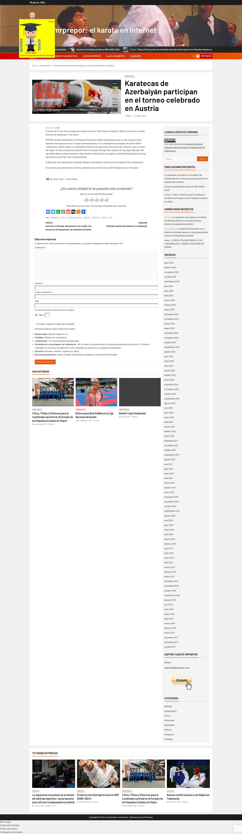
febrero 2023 (170, 375)
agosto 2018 (170, 600)
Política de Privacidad (64, 324)
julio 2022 (168, 408)
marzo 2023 (169, 370)
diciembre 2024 (171, 314)
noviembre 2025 (171, 272)
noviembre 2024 (171, 319)
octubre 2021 (170, 450)
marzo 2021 (169, 483)
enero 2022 (169, 436)
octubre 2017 (170, 647)
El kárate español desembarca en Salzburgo (126, 224)
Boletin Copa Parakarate (132, 413)
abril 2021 (168, 478)
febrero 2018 (170, 628)
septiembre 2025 (172, 281)
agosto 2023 (170, 352)
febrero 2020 (170, 544)
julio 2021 (168, 464)
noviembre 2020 (171, 502)
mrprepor (86, 218)
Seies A (104, 218)
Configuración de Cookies (11, 832)
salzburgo (96, 218)
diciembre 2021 (171, 441)
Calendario (135, 56)
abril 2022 (168, 422)
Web (37, 301)
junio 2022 (168, 413)
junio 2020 (168, 525)
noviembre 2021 (171, 445)
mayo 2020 (169, 530)
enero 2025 (169, 309)
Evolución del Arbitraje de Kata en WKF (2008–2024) (58, 50)
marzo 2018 (169, 623)
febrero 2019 (170, 572)
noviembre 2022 (171, 389)
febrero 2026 (170, 267)
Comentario (40, 247)
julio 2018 (168, 605)
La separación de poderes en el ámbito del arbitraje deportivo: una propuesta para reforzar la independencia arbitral (186, 178)
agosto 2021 (170, 459)
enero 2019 (169, 576)
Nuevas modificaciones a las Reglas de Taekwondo (210, 50)
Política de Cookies (8, 829)
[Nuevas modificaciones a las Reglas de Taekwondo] (188, 774)
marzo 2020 (169, 539)
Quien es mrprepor (92, 56)
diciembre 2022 (171, 384)
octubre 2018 (170, 591)
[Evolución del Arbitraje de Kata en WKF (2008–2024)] (98, 774)
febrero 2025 (170, 305)
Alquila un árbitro (115, 56)
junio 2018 (168, 609)
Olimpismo (169, 734)
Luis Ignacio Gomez (74, 218)
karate (63, 218)
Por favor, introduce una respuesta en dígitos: (55, 310)
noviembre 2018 (171, 586)
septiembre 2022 (172, 398)
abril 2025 (168, 295)
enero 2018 (169, 633)
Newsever (134, 817)
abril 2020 (168, 534)
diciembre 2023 (171, 333)
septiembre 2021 (172, 455)
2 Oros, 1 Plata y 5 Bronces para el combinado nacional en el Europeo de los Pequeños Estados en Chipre (135, 50)
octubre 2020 (170, 506)
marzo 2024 (169, 324)
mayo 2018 (169, 614)
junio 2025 (168, 291)
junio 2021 (168, 469)
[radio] (86, 199)
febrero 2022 (170, 431)
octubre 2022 (170, 394)
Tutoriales (168, 739)
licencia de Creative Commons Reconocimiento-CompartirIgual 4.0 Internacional (184, 147)
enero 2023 (169, 380)
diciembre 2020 (171, 497)
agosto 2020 (170, 516)
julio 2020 (168, 520)
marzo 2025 (169, 300)
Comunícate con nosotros (64, 56)
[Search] (193, 56)
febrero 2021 (170, 488)
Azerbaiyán (55, 218)
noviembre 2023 (171, 338)
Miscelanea (169, 725)
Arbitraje (168, 706)
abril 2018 (168, 619)
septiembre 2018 (172, 595)
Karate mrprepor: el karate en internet (93, 29)
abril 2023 (168, 366)
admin (129, 116)
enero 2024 (169, 328)
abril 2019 (168, 562)
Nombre (39, 283)
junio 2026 (168, 263)
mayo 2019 (169, 558)
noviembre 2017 (171, 642)
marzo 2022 (169, 427)
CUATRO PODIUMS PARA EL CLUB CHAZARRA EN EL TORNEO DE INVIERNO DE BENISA (184, 243)
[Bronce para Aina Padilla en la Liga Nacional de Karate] (96, 392)
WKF (110, 218)
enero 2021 (169, 492)
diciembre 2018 (171, 581)
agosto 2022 (170, 403)
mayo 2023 (169, 361)
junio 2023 (168, 356)
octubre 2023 (170, 342)
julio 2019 (168, 548)
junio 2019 (168, 553)
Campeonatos (130, 76)
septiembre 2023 (172, 347)
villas (166, 240)
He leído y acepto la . (55, 324)
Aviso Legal (5, 822)
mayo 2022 (169, 417)
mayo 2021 (169, 473)
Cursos (167, 716)
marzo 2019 (169, 567)
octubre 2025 (170, 277)
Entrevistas (169, 720)
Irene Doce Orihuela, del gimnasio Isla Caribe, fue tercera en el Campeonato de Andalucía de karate (68, 226)
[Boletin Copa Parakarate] (140, 392)
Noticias (168, 730)
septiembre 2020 (172, 511)
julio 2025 (168, 286)
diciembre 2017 (171, 637)
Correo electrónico (43, 292)
